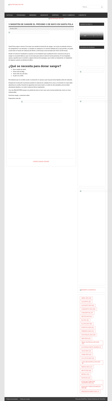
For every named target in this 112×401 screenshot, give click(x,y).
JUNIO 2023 (86, 354)
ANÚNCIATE (44, 15)
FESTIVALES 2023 (88, 335)
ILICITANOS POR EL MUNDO (91, 347)
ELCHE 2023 (86, 323)
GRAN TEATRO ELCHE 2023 (90, 342)
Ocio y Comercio (69, 15)
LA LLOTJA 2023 (87, 358)
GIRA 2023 (86, 338)
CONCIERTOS (87, 312)
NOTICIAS (85, 378)
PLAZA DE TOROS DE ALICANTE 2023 (88, 382)
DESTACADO (86, 316)
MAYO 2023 (86, 370)
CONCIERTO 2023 (88, 309)
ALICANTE (86, 301)
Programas (21, 15)
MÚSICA (85, 374)
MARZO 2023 (86, 367)
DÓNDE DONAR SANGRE (41, 161)
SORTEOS (55, 15)
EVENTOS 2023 (87, 327)
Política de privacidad (12, 399)
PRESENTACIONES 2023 (90, 391)
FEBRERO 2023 (87, 331)
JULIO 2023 (86, 351)
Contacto (82, 15)
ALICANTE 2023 (87, 305)
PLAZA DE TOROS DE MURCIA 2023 (91, 387)
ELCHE (85, 320)
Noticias (9, 15)
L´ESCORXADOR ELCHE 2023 (90, 362)
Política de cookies (25, 399)
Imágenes (32, 15)
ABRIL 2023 (86, 298)
